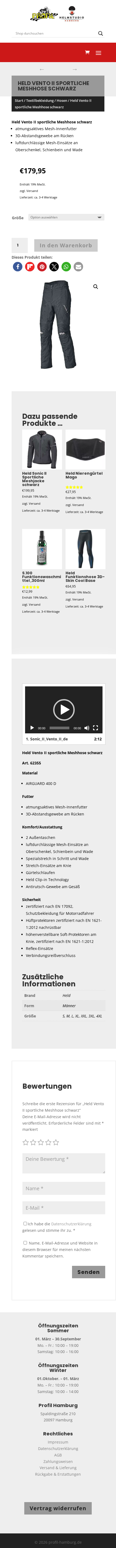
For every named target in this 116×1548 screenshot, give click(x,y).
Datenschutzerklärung (71, 1223)
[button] (17, 266)
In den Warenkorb (66, 245)
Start (19, 100)
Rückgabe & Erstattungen (58, 1474)
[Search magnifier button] (100, 33)
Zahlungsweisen (58, 1461)
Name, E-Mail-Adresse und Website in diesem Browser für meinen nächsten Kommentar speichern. (60, 1249)
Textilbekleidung (40, 100)
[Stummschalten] (87, 728)
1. (47, 738)
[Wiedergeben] (32, 728)
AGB (58, 1455)
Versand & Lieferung (58, 1467)
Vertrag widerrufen (58, 1508)
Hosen (62, 100)
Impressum (58, 1442)
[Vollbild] (95, 728)
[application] (64, 709)
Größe (17, 217)
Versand (32, 191)
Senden (88, 1272)
